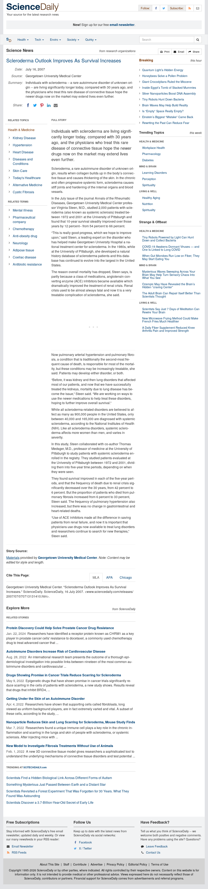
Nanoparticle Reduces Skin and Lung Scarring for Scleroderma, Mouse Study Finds (70, 722)
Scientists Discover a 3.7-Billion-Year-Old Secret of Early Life (49, 802)
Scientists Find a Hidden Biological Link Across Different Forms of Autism (59, 777)
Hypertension (22, 145)
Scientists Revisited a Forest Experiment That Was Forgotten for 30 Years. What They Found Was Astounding (67, 793)
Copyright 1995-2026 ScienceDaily (31, 870)
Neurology (20, 243)
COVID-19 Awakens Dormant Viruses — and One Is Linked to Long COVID (170, 248)
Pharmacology (151, 154)
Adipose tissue (23, 250)
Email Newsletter (22, 846)
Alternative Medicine (27, 184)
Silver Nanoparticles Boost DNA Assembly (169, 93)
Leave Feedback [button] (157, 846)
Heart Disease (23, 152)
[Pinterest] (41, 105)
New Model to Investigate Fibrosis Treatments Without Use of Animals (59, 745)
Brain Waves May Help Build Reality (165, 105)
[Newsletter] (198, 8)
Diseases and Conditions (23, 161)
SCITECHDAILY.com (35, 767)
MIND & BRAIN (147, 166)
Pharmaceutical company (24, 219)
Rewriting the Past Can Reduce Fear (165, 123)
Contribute (80, 864)
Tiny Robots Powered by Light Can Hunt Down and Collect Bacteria (168, 238)
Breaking (146, 60)
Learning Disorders (154, 173)
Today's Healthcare (27, 177)
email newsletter (122, 24)
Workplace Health (153, 148)
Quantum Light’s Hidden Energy (162, 70)
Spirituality (148, 185)
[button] (165, 52)
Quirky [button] (89, 39)
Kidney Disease (24, 138)
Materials (13, 557)
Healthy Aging (151, 198)
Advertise (97, 864)
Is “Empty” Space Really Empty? (163, 111)
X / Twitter (85, 848)
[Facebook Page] (156, 8)
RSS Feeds (19, 852)
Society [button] (72, 39)
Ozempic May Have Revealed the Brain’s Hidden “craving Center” (168, 285)
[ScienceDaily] (32, 7)
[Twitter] (34, 105)
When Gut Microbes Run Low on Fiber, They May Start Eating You (170, 257)
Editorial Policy (137, 864)
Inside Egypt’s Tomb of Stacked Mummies (169, 87)
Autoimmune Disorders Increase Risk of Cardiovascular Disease (55, 651)
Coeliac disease (24, 257)
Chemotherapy (23, 228)
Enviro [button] (54, 39)
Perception (149, 179)
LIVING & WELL (148, 191)
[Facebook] (28, 105)
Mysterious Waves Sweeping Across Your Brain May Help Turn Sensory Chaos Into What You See (168, 274)
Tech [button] (38, 39)
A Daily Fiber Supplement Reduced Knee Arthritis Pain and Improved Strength (168, 329)
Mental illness (23, 210)
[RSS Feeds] (190, 8)
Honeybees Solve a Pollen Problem (164, 76)
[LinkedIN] (48, 105)
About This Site (49, 864)
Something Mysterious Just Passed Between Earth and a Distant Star (56, 784)
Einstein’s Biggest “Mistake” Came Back (167, 117)
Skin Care (20, 170)
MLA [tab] (96, 577)
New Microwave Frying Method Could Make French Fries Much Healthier (170, 319)
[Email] (55, 105)
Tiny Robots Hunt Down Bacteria (163, 99)
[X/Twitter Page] (164, 8)
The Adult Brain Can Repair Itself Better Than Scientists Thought (171, 294)
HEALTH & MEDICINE (151, 141)
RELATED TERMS (18, 201)
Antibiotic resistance (27, 264)
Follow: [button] (145, 8)
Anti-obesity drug (25, 236)
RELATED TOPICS (18, 120)
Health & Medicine (21, 129)
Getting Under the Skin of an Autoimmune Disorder (45, 698)
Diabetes (148, 160)
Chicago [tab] (126, 577)
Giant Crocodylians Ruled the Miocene (167, 82)
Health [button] (22, 39)
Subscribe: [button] (177, 8)
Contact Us (153, 852)
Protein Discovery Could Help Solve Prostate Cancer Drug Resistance (60, 627)
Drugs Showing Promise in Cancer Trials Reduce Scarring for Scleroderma (63, 675)
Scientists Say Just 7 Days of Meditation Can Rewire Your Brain (170, 310)
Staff (66, 864)
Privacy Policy (115, 864)
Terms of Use (159, 864)
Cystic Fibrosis (23, 192)
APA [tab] (109, 577)
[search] (198, 39)
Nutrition (147, 204)
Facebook (85, 842)
